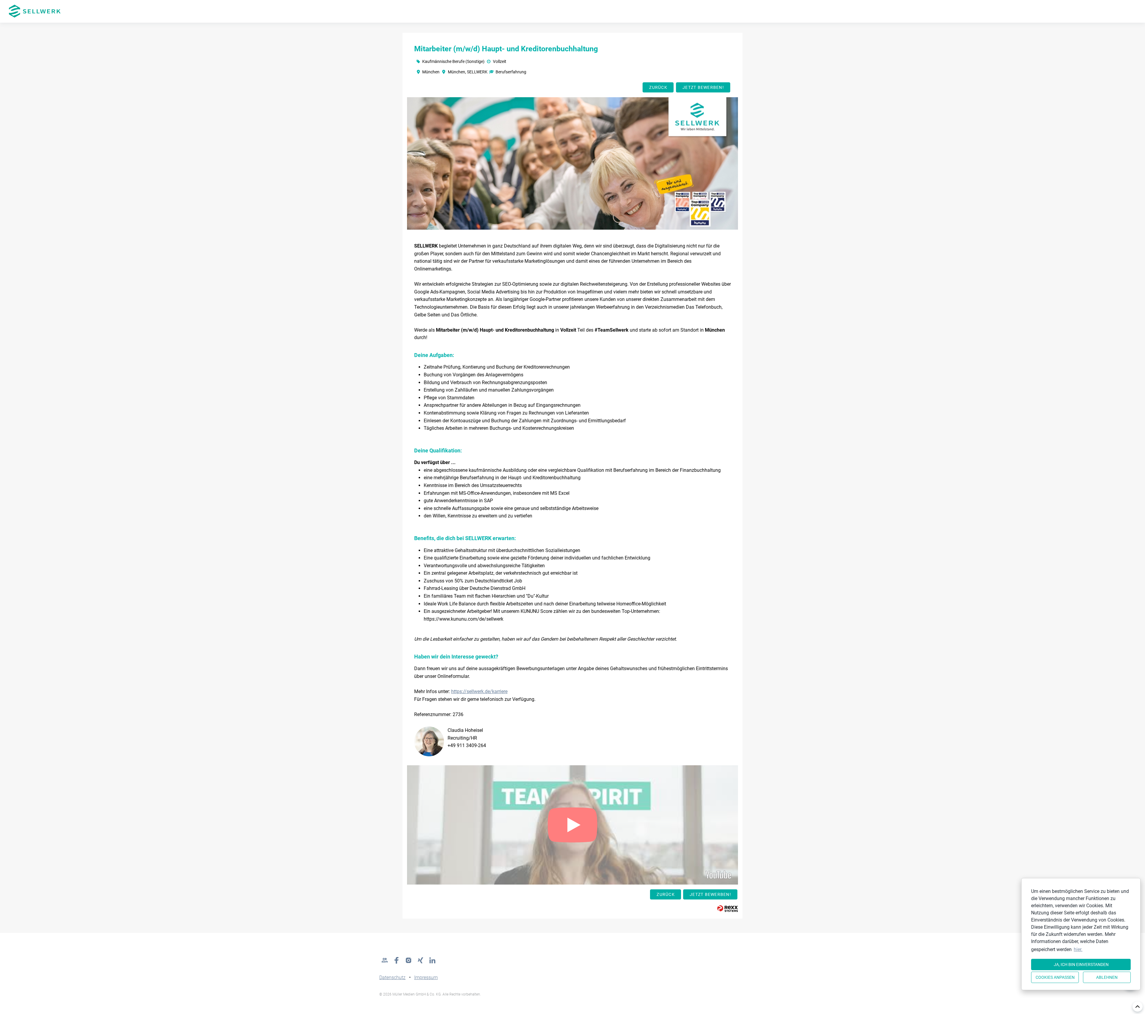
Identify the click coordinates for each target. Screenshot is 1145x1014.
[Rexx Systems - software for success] (727, 908)
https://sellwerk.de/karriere (479, 691)
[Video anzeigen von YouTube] (572, 825)
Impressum (426, 977)
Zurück (658, 87)
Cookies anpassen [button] (1055, 977)
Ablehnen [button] (1107, 977)
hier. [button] (1078, 949)
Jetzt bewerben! (703, 87)
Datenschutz (392, 977)
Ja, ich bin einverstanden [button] (1081, 964)
